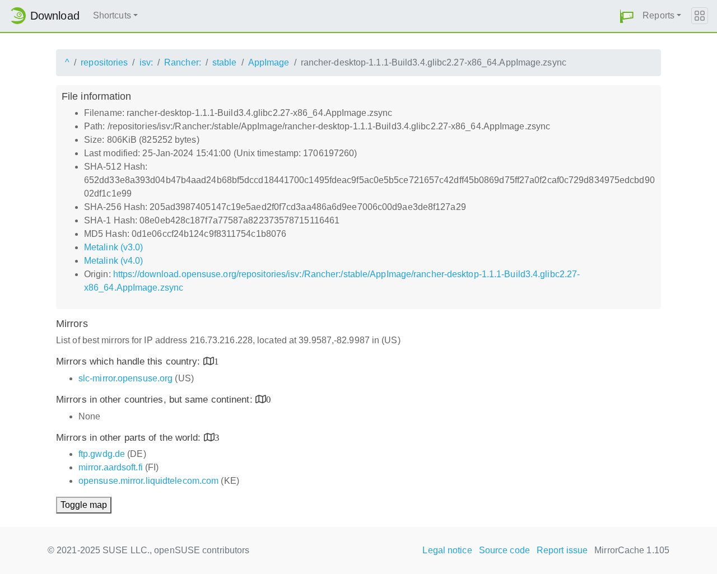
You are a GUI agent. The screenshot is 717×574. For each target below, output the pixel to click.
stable (224, 62)
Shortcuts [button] (112, 15)
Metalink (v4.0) (113, 260)
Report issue (562, 550)
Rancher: (182, 62)
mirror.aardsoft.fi (110, 467)
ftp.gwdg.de (101, 454)
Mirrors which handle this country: (129, 361)
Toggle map (83, 505)
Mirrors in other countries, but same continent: (155, 399)
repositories (104, 62)
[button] (627, 15)
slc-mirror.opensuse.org (125, 378)
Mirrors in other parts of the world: (130, 437)
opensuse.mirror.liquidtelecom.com (148, 481)
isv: (146, 62)
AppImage (269, 62)
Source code (504, 550)
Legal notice (447, 550)
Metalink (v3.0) (113, 247)
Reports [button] (658, 15)
